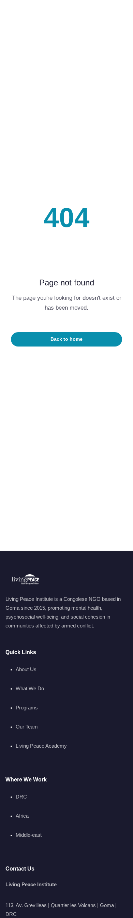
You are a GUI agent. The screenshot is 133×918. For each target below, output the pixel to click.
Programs (27, 707)
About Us (26, 669)
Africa (22, 816)
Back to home (66, 339)
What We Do (30, 688)
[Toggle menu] (119, 14)
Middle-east (29, 835)
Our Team (27, 727)
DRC (21, 797)
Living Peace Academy (41, 746)
